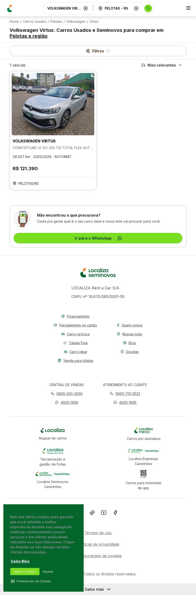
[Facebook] (115, 513)
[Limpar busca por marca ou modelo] (85, 8)
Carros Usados (34, 21)
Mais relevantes (161, 65)
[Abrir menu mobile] (188, 8)
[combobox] (64, 8)
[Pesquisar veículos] (148, 8)
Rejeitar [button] (48, 571)
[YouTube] (104, 513)
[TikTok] (92, 513)
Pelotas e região (29, 36)
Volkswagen (76, 21)
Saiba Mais (20, 561)
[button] (66, 402)
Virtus (94, 21)
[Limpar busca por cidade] (136, 8)
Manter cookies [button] (25, 571)
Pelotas (56, 21)
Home (14, 21)
